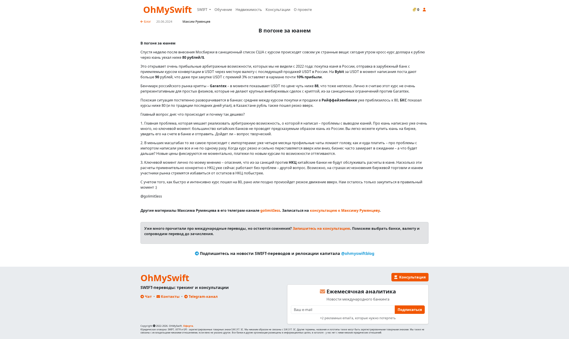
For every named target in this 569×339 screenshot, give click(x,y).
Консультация (411, 277)
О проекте (303, 9)
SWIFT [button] (202, 9)
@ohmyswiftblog (357, 253)
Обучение (223, 9)
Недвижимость (249, 9)
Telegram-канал (203, 296)
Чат (148, 296)
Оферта (188, 325)
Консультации (278, 9)
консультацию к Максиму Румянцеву (345, 210)
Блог (147, 21)
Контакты (170, 296)
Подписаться (410, 309)
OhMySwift (167, 9)
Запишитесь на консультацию (321, 228)
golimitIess (270, 210)
